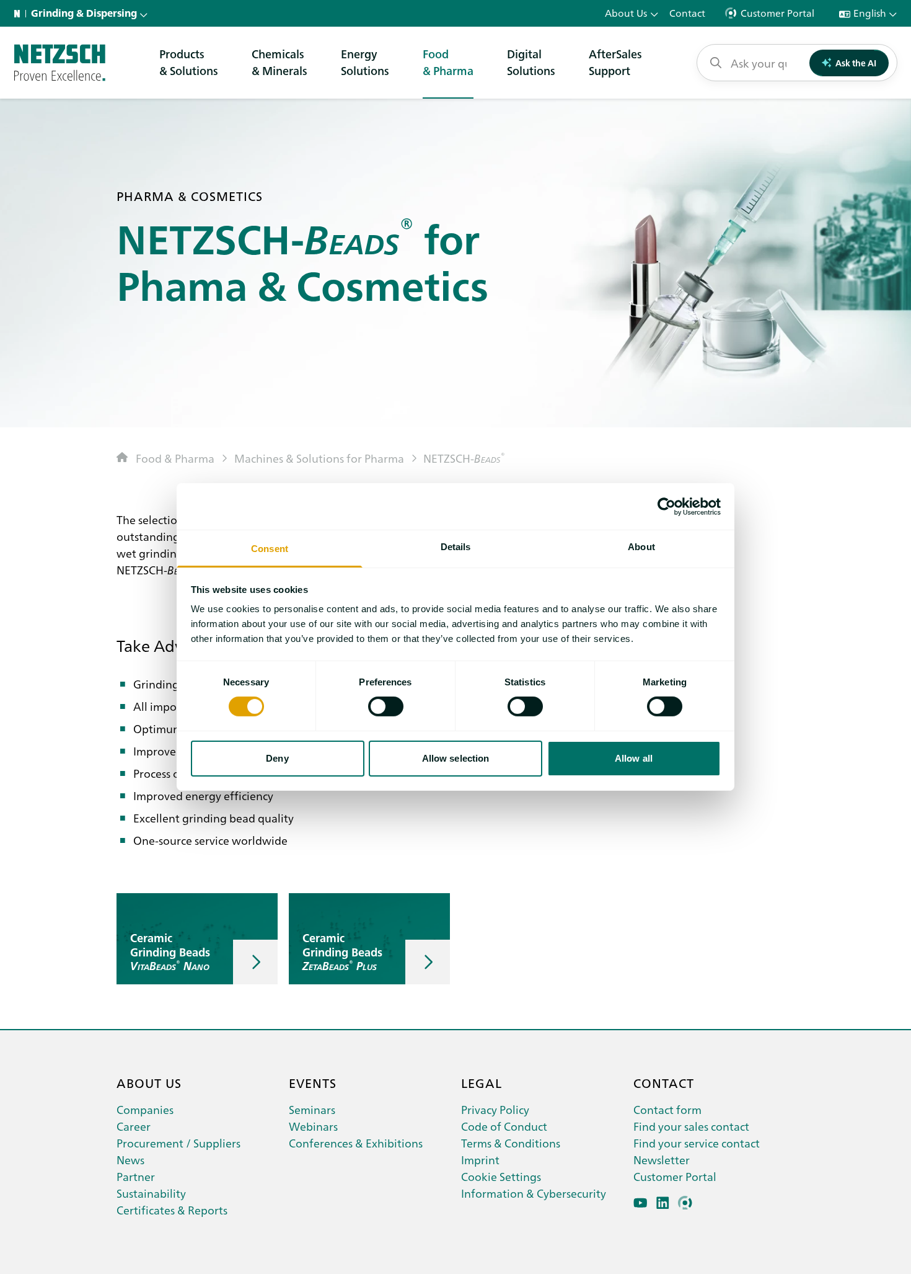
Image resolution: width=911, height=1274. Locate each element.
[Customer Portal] (685, 1203)
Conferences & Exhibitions (356, 1143)
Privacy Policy (495, 1109)
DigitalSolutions (531, 62)
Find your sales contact (691, 1126)
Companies (145, 1109)
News (130, 1159)
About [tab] (641, 546)
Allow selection (456, 758)
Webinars (313, 1126)
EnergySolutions (365, 62)
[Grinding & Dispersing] (59, 62)
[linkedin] (663, 1203)
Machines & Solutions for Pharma (319, 458)
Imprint (480, 1159)
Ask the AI (855, 62)
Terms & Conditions (510, 1143)
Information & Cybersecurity (533, 1193)
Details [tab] (456, 546)
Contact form (667, 1109)
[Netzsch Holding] (19, 13)
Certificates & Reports (172, 1210)
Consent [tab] (269, 548)
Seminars (312, 1109)
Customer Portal (674, 1176)
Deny (277, 758)
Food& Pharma (448, 62)
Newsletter (661, 1159)
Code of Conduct (504, 1126)
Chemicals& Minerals (279, 62)
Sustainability (151, 1193)
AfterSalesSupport (615, 62)
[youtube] (640, 1203)
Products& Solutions (188, 62)
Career (134, 1126)
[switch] (385, 706)
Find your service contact (696, 1143)
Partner (136, 1176)
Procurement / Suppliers (178, 1143)
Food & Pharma (175, 458)
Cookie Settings (501, 1176)
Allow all (634, 758)
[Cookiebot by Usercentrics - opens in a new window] (666, 506)
